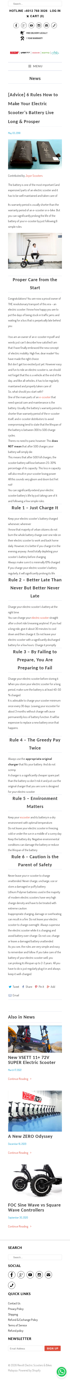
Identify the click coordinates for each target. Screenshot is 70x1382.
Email (16, 995)
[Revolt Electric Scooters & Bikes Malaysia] (35, 54)
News (35, 79)
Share (29, 986)
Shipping (13, 1314)
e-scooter (45, 397)
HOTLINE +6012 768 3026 (28, 11)
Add (53, 986)
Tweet (16, 986)
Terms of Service (17, 1325)
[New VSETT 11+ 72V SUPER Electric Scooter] (35, 1039)
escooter (25, 817)
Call (54, 26)
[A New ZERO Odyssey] (35, 1111)
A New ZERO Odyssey (30, 1136)
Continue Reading (18, 1079)
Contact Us (14, 1303)
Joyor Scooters (34, 175)
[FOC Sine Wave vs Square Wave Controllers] (35, 1182)
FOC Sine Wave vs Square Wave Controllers (34, 1208)
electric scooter (40, 617)
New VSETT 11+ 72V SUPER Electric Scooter (32, 1060)
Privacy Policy (16, 1309)
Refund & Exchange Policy (23, 1320)
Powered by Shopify (30, 1370)
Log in (55, 11)
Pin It (41, 986)
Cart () (36, 16)
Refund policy (15, 1330)
